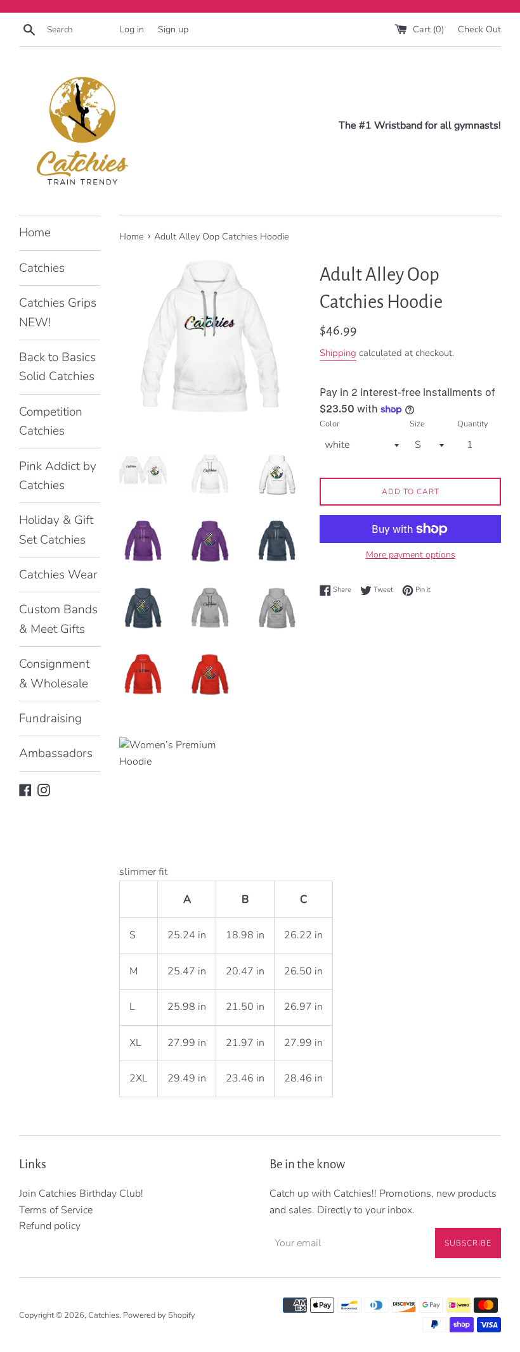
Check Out (479, 29)
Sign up (173, 29)
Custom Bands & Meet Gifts (58, 619)
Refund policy (50, 1226)
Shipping (338, 353)
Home (35, 232)
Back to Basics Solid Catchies (57, 367)
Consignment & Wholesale (54, 673)
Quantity (472, 424)
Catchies (42, 268)
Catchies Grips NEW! (57, 312)
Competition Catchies (50, 421)
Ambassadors (56, 753)
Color (329, 424)
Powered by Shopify (159, 1315)
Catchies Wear (58, 574)
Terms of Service (56, 1210)
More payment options (410, 555)
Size (417, 424)
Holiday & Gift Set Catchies (56, 529)
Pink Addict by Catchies (57, 476)
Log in (131, 29)
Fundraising (50, 718)
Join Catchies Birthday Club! (81, 1194)
